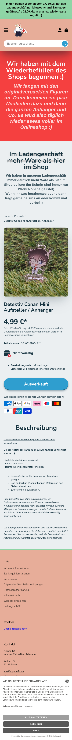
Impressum (10, 579)
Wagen (66, 30)
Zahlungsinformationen (17, 573)
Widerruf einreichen (15, 600)
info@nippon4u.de (14, 671)
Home (7, 216)
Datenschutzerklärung (16, 589)
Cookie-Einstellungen (15, 628)
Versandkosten (43, 328)
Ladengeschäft (12, 606)
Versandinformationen (16, 568)
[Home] (20, 30)
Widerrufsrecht (12, 595)
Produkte (19, 216)
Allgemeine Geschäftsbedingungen (23, 584)
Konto (60, 30)
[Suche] (65, 44)
